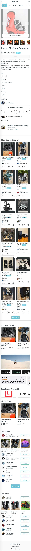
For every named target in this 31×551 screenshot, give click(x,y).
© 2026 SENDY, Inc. (15, 544)
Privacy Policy (15, 546)
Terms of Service (15, 548)
